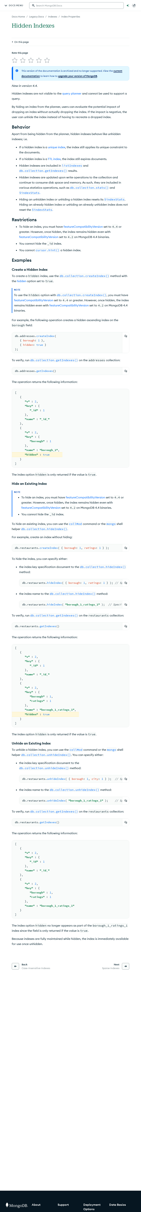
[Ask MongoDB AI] (127, 5)
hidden (21, 281)
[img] (15, 60)
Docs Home (18, 16)
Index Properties (70, 16)
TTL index (54, 159)
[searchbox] (76, 5)
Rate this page (20, 52)
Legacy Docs (36, 16)
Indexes (52, 16)
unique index (56, 147)
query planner (71, 93)
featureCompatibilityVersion (83, 226)
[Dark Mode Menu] (134, 5)
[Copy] (125, 336)
